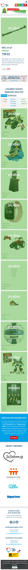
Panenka (4, 164)
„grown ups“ (24, 103)
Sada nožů (5, 195)
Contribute (14, 438)
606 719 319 (14, 542)
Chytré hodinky (6, 225)
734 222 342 (14, 531)
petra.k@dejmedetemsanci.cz (14, 544)
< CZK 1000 (13, 101)
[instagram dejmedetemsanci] (14, 522)
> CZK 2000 (13, 105)
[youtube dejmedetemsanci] (17, 522)
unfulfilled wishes (12, 95)
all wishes (4, 95)
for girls (5, 101)
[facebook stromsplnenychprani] (11, 522)
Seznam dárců (14, 80)
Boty (3, 316)
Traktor (4, 256)
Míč (3, 347)
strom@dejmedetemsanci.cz (15, 533)
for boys (5, 99)
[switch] (26, 2)
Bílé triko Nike (6, 286)
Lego (3, 134)
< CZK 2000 (13, 103)
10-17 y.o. (23, 101)
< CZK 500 (12, 99)
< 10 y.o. (23, 99)
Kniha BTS (4, 408)
